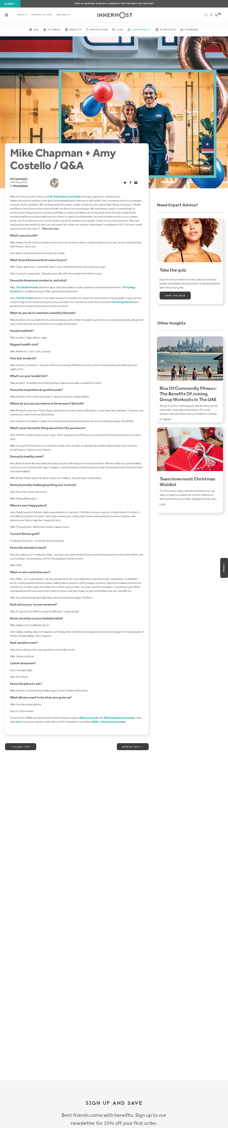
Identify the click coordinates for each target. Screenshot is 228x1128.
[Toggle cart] (216, 16)
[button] (6, 15)
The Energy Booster (123, 302)
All (11, 178)
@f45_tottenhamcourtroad (108, 721)
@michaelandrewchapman (119, 717)
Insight (62, 15)
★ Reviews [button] (224, 567)
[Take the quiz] (190, 240)
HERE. (132, 3)
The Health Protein (27, 287)
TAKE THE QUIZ (175, 295)
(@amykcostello (88, 717)
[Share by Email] (136, 182)
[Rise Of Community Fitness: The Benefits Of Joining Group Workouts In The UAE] (190, 358)
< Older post (21, 746)
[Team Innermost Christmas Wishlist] (190, 449)
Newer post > (132, 746)
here (18, 721)
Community (21, 178)
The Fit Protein (25, 298)
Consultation (42, 15)
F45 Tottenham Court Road (64, 196)
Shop (22, 15)
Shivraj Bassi (20, 185)
